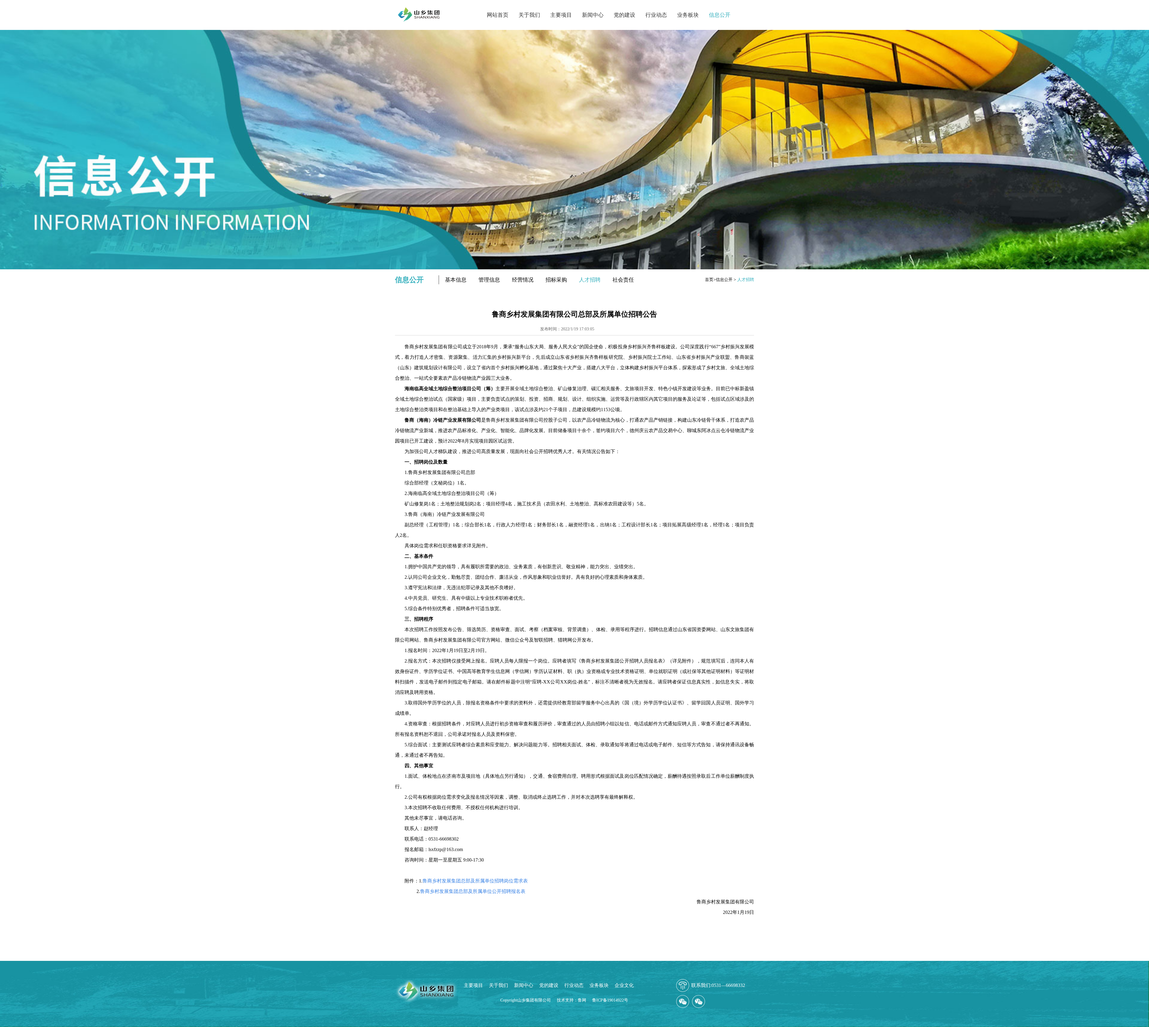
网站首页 (497, 15)
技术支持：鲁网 (571, 1000)
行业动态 (656, 15)
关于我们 (529, 15)
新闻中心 (593, 15)
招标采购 (556, 280)
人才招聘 (590, 280)
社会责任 (623, 280)
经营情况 (523, 280)
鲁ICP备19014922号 (610, 1000)
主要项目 (561, 15)
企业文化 (624, 985)
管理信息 (489, 280)
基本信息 (455, 280)
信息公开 (719, 15)
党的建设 (624, 15)
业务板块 (688, 15)
